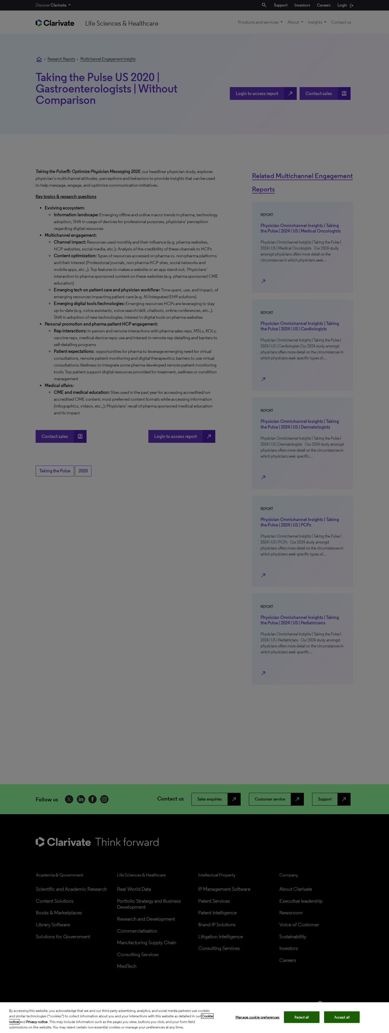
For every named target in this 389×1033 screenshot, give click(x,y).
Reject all (301, 1017)
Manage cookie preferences (257, 1017)
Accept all (342, 1017)
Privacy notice (37, 1022)
